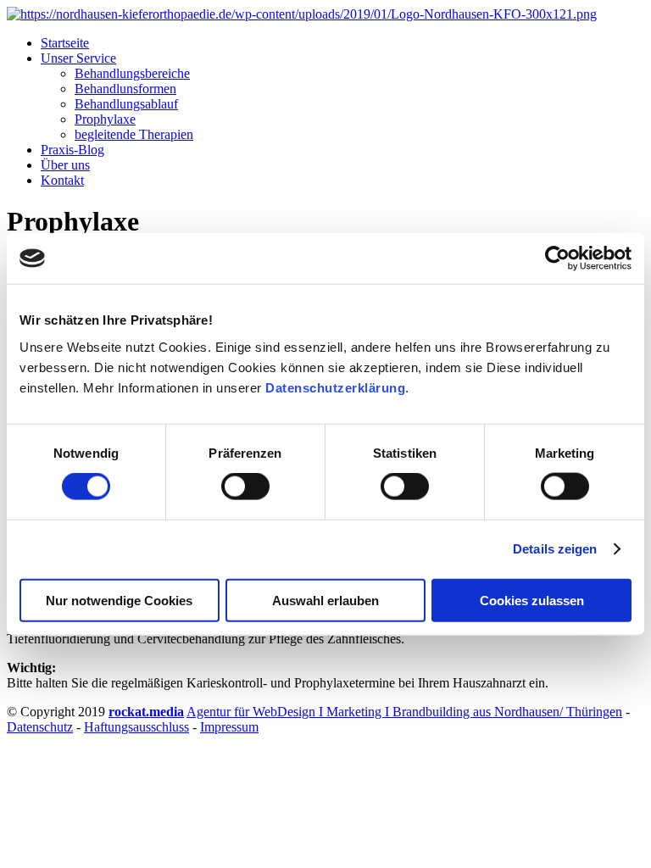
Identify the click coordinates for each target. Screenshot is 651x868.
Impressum (229, 727)
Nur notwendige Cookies (119, 600)
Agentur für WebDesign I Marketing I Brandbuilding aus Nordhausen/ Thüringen (404, 711)
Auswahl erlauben (325, 600)
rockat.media (146, 711)
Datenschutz (40, 727)
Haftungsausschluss (136, 727)
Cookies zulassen (532, 600)
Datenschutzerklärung (335, 387)
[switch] (245, 486)
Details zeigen (555, 549)
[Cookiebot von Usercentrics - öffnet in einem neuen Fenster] (557, 258)
